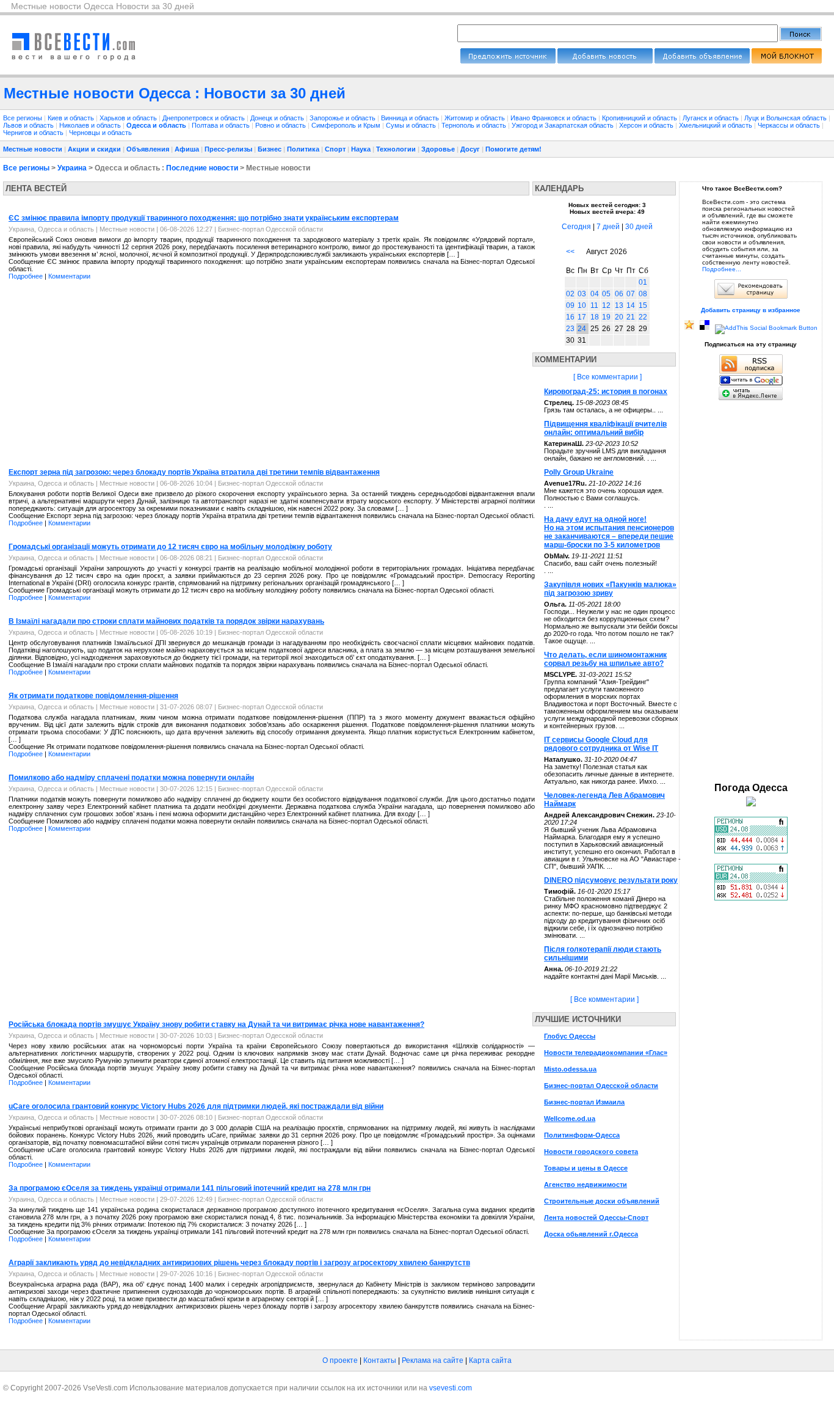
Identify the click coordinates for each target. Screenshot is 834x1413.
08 (643, 294)
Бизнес (269, 149)
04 (594, 294)
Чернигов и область (34, 132)
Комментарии (69, 276)
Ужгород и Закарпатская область (563, 125)
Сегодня (576, 226)
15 (643, 305)
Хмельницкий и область (716, 125)
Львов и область (29, 125)
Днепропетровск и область (204, 118)
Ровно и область (281, 125)
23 (570, 328)
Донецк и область (278, 118)
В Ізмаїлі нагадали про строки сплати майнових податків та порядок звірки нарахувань (166, 621)
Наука (361, 149)
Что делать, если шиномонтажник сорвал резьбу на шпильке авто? (605, 659)
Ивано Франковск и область (554, 118)
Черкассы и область (790, 125)
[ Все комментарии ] (607, 377)
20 (619, 317)
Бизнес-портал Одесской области (270, 229)
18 (594, 317)
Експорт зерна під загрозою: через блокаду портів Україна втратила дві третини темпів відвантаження (194, 472)
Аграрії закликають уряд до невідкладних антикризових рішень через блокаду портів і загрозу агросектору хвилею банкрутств (239, 1262)
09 (570, 305)
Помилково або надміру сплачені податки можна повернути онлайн (131, 777)
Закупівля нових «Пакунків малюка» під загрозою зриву (610, 588)
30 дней (639, 226)
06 (619, 294)
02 (570, 294)
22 (643, 317)
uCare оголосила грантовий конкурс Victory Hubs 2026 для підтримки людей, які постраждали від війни (196, 1106)
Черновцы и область (100, 132)
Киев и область (72, 118)
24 (582, 328)
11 (594, 305)
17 (582, 317)
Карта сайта (490, 1360)
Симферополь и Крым (346, 125)
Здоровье (438, 149)
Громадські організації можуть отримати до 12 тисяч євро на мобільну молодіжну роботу (170, 546)
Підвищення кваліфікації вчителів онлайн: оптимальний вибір (605, 428)
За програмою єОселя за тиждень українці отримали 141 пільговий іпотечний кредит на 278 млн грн (190, 1188)
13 (619, 305)
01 (643, 282)
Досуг (470, 149)
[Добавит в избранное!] (689, 327)
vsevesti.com (450, 1388)
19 (606, 317)
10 (582, 305)
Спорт (335, 149)
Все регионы (22, 118)
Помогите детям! (513, 149)
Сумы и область (412, 125)
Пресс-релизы (228, 149)
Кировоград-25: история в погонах (605, 391)
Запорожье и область (343, 118)
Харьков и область (129, 118)
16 (570, 317)
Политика (303, 149)
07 (630, 294)
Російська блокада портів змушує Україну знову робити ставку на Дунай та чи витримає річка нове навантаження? (216, 1024)
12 (606, 305)
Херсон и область (647, 125)
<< (570, 251)
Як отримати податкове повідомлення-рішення (93, 696)
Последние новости (202, 168)
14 (630, 305)
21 (630, 317)
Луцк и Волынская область (786, 118)
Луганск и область (712, 118)
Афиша (187, 149)
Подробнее (26, 276)
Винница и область (411, 118)
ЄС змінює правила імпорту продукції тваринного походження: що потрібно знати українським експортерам (204, 218)
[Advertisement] (105, 375)
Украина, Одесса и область (51, 229)
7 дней (608, 226)
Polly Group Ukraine (579, 472)
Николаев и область (91, 125)
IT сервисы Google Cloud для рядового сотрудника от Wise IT (601, 744)
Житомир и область (475, 118)
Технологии (396, 149)
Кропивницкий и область (640, 118)
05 (606, 294)
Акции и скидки (94, 149)
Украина (72, 168)
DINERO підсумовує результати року (611, 880)
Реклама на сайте (432, 1360)
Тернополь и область (474, 125)
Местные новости (32, 149)
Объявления (147, 149)
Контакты (379, 1360)
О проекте (340, 1360)
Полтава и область (222, 125)
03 (582, 294)
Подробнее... (721, 269)
